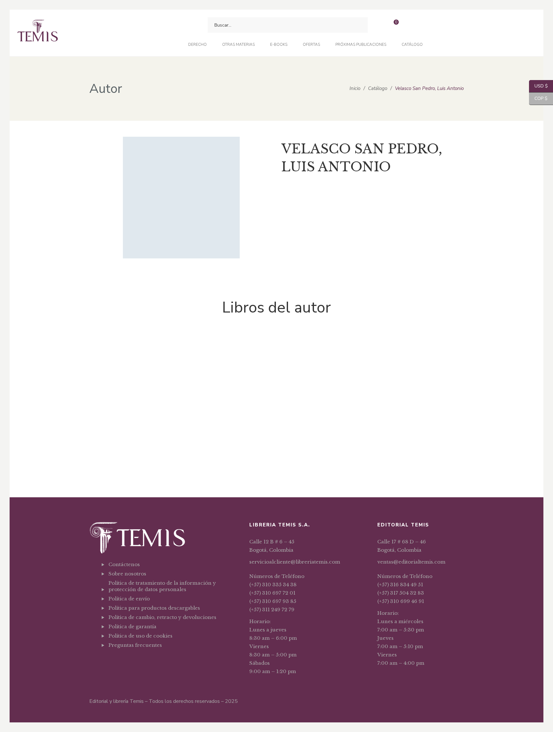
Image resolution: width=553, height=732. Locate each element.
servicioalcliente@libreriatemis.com (294, 562)
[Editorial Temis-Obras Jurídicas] (37, 33)
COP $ (538, 98)
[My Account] (410, 25)
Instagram (143, 661)
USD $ (538, 86)
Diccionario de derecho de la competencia (200, 374)
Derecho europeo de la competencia (123, 459)
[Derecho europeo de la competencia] (122, 386)
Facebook (110, 661)
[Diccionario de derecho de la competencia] (199, 343)
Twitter (126, 661)
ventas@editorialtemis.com (411, 562)
